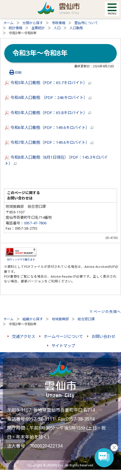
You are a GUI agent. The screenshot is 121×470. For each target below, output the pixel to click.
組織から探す (33, 319)
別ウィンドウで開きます (21, 259)
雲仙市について (86, 22)
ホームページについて (63, 336)
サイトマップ (63, 345)
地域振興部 (60, 319)
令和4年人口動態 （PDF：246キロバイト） (49, 97)
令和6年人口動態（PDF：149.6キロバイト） (50, 127)
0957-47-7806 (35, 222)
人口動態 (76, 28)
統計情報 (15, 28)
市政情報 (58, 22)
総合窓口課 (86, 319)
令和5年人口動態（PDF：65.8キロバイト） (48, 112)
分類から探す (33, 22)
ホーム (8, 22)
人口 (57, 28)
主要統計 (38, 28)
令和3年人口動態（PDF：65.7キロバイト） (48, 82)
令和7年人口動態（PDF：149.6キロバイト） (50, 142)
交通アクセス (23, 336)
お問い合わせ (103, 336)
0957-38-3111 (40, 419)
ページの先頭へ (107, 311)
